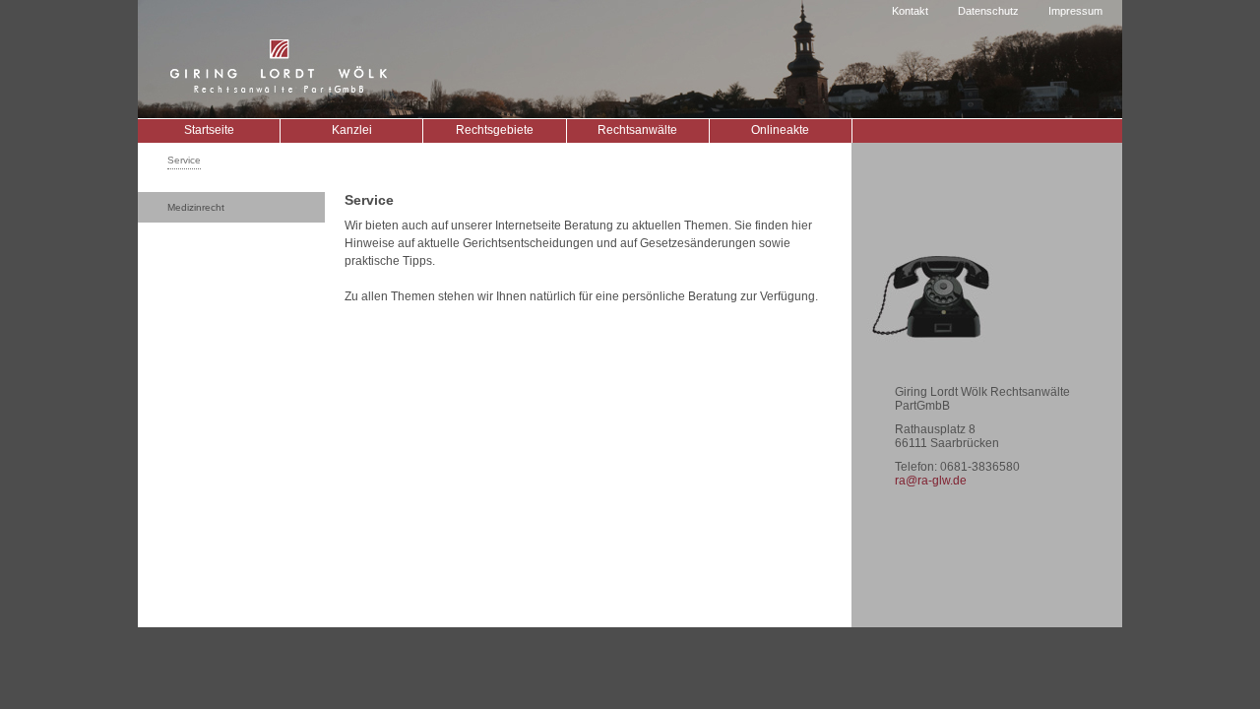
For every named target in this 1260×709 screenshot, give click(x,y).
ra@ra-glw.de (931, 480)
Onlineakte (780, 130)
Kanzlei (352, 130)
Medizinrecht (195, 207)
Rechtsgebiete (495, 130)
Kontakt (910, 11)
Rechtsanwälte (637, 130)
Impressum (1075, 11)
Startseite (209, 130)
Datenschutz (988, 11)
